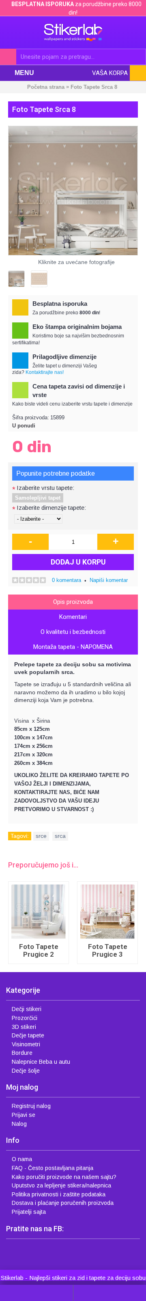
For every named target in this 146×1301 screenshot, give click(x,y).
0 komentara (66, 580)
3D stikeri (24, 1027)
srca (60, 836)
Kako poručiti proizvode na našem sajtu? (64, 1177)
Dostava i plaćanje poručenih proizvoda (63, 1203)
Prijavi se (23, 1115)
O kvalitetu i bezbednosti (73, 631)
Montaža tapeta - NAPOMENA (73, 646)
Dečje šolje (26, 1070)
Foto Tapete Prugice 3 (107, 950)
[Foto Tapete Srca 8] (73, 190)
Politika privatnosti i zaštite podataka (58, 1194)
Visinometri (26, 1044)
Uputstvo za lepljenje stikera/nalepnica (61, 1185)
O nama (22, 1159)
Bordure (22, 1053)
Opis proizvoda (73, 601)
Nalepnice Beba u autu (41, 1061)
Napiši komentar (109, 580)
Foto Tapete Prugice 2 (38, 950)
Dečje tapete (28, 1035)
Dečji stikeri (26, 1009)
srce (41, 836)
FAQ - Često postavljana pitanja (52, 1168)
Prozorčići (24, 1018)
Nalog (19, 1124)
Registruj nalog (31, 1106)
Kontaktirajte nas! (45, 372)
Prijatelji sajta (29, 1212)
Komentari (73, 616)
